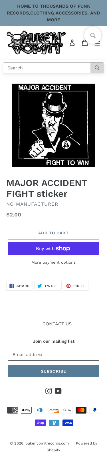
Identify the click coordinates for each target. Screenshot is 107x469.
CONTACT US (57, 324)
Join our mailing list (53, 341)
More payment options (53, 262)
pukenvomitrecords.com (47, 443)
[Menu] (97, 42)
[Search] (97, 68)
